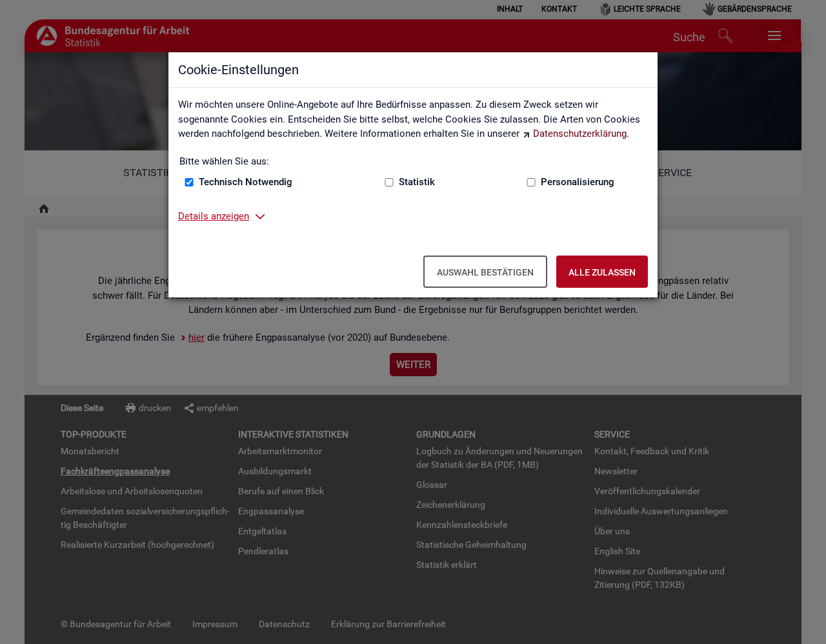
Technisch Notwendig (245, 182)
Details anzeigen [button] (213, 216)
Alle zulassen (602, 272)
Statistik (417, 182)
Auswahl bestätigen (485, 272)
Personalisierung (577, 182)
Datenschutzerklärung (580, 133)
